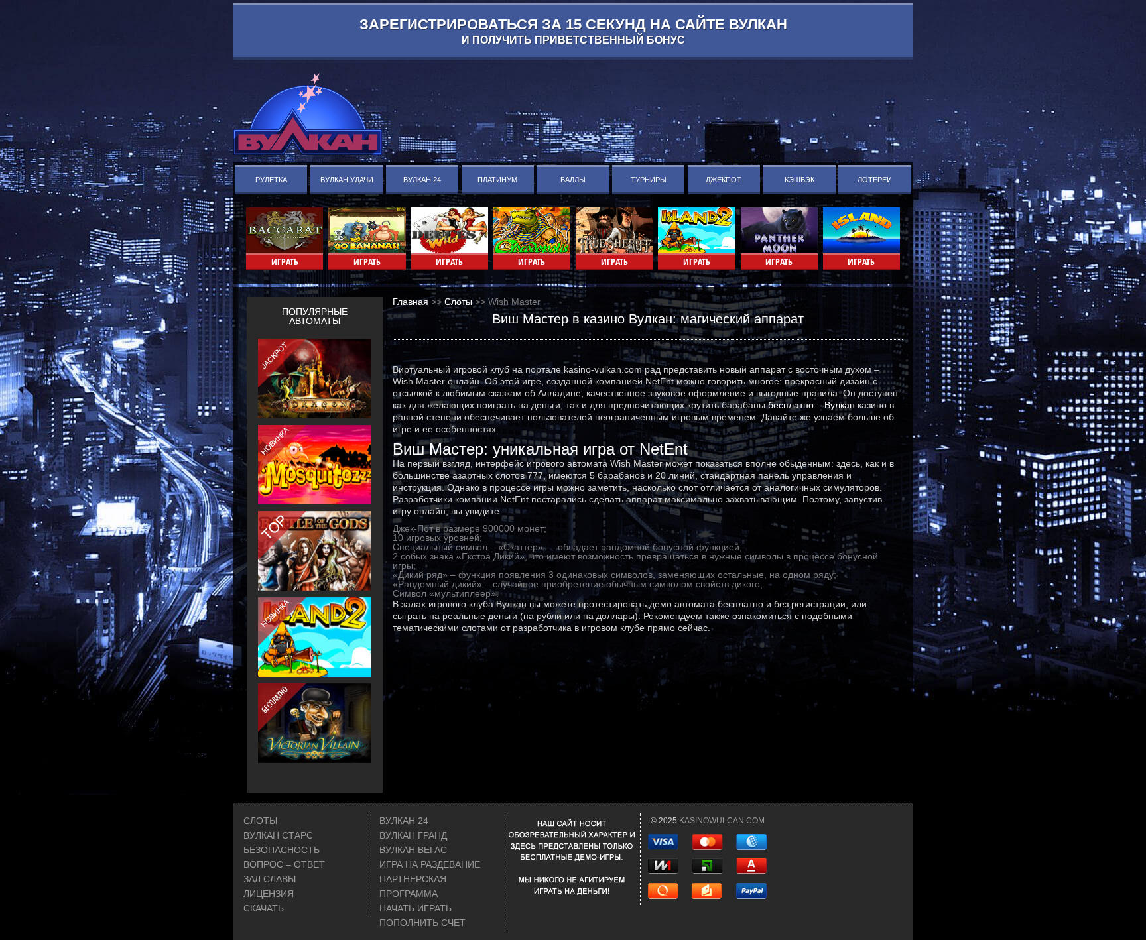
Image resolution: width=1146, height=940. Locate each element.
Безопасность (281, 850)
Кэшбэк (799, 180)
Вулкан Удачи (346, 180)
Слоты (260, 820)
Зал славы (269, 879)
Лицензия (268, 893)
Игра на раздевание (429, 864)
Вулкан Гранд (413, 835)
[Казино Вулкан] (308, 114)
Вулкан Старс (278, 835)
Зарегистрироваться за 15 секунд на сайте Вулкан (573, 31)
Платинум (497, 180)
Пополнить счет (422, 922)
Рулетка (271, 180)
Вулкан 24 (422, 180)
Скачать (263, 908)
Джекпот (723, 180)
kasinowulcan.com (722, 820)
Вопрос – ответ (284, 864)
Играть (284, 261)
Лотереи (875, 180)
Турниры (649, 180)
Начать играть (415, 908)
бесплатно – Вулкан (811, 405)
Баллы (573, 180)
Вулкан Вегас (413, 850)
